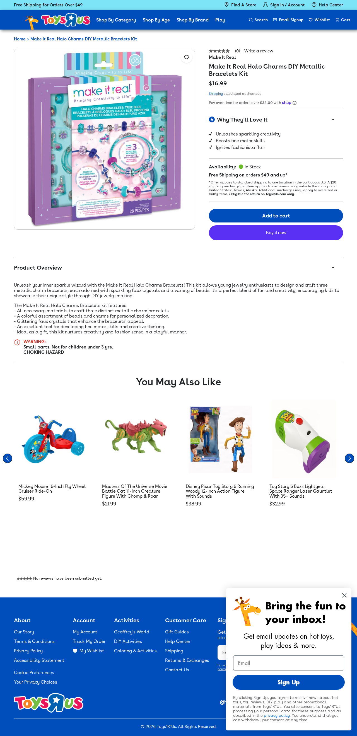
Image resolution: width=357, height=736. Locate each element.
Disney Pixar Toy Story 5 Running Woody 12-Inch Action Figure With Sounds (220, 491)
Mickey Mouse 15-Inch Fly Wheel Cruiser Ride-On (52, 489)
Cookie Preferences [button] (34, 672)
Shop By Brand (193, 20)
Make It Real (222, 57)
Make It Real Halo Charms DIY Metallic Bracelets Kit (83, 39)
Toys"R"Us (166, 726)
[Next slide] (349, 458)
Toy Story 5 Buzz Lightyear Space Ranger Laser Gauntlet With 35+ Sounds (300, 491)
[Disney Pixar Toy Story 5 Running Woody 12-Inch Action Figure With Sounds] (220, 439)
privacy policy (277, 715)
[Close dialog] (344, 595)
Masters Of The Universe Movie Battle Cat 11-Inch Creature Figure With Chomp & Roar (134, 491)
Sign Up (289, 682)
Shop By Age (156, 20)
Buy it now (276, 232)
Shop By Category (116, 20)
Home (19, 39)
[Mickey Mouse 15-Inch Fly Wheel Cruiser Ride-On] (53, 439)
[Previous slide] (7, 458)
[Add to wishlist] (186, 57)
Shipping (216, 94)
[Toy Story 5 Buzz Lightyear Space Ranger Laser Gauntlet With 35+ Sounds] (304, 439)
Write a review (258, 51)
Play (220, 20)
